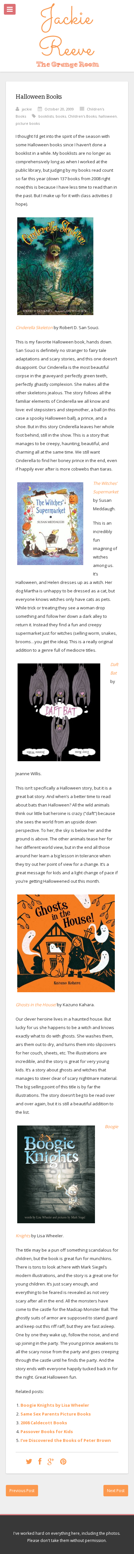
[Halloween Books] (29, 1461)
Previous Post (21, 1490)
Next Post (116, 1490)
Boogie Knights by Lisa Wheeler (54, 1405)
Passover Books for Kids (46, 1431)
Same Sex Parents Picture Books (55, 1414)
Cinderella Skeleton (34, 327)
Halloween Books (39, 96)
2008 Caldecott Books (43, 1423)
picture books (28, 123)
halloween (108, 116)
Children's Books (82, 116)
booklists (46, 116)
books (61, 116)
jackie (27, 109)
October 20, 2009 (59, 109)
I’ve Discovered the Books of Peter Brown (65, 1440)
